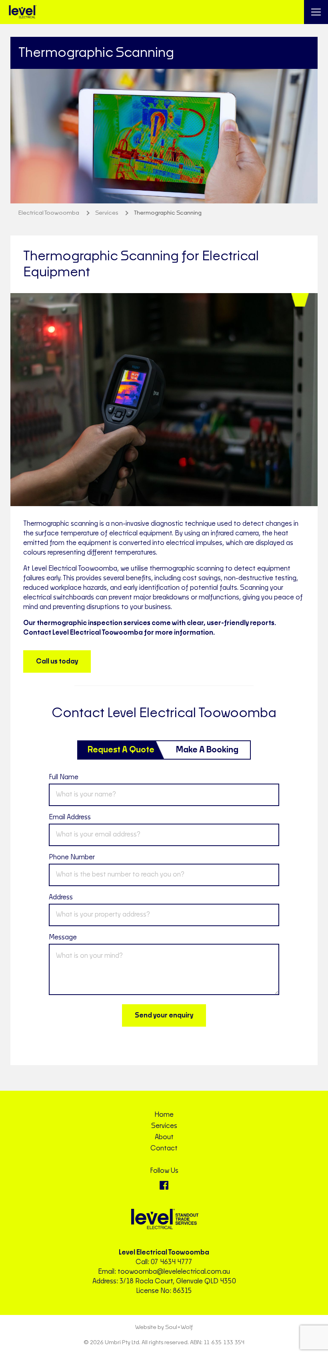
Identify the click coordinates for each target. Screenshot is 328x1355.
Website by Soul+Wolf (164, 1327)
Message (63, 937)
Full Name (63, 777)
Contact (164, 1148)
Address (61, 897)
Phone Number (72, 857)
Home (164, 1115)
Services (164, 1126)
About (164, 1137)
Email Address (70, 817)
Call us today (57, 661)
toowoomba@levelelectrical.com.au (174, 1272)
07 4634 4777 (171, 1262)
